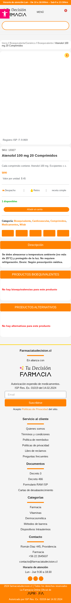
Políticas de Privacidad (35, 409)
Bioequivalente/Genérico (22, 43)
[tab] (35, 245)
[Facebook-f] (30, 578)
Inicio (4, 43)
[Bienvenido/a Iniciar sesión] (56, 12)
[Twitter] (41, 578)
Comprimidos (58, 221)
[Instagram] (35, 578)
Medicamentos (10, 224)
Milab (23, 224)
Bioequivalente (45, 43)
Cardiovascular (40, 221)
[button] (4, 13)
